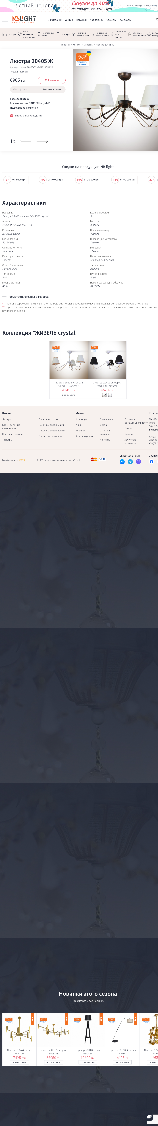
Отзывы (111, 20)
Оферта (129, 428)
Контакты (125, 20)
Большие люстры (48, 419)
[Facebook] (122, 463)
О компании (55, 20)
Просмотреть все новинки (88, 1001)
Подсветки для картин (50, 436)
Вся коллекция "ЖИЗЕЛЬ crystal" (30, 103)
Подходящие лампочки (24, 107)
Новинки (81, 20)
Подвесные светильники (52, 430)
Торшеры (7, 440)
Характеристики (19, 98)
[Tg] (130, 463)
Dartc (22, 460)
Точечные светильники (51, 425)
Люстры (6, 419)
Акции (69, 20)
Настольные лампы (12, 434)
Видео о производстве (28, 115)
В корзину (53, 80)
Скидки (104, 425)
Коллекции (96, 20)
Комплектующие (84, 436)
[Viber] (138, 463)
